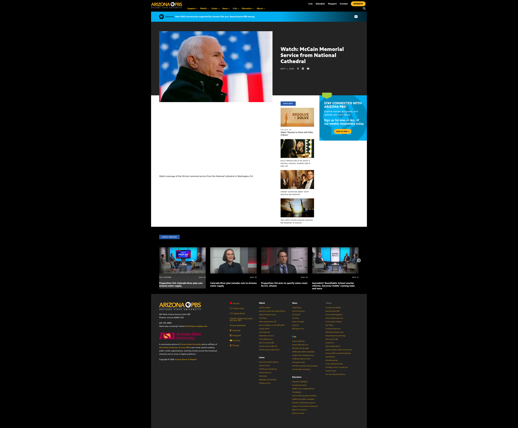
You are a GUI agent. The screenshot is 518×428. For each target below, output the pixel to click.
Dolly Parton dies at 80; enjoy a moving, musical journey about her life (295, 163)
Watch (262, 303)
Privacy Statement (238, 325)
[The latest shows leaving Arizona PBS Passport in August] (297, 200)
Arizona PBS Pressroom (334, 318)
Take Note (263, 376)
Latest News (296, 308)
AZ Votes (295, 318)
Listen (262, 357)
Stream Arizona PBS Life (268, 346)
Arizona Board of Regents (186, 359)
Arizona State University (190, 344)
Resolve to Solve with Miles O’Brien (272, 311)
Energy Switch (264, 329)
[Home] (166, 5)
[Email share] (309, 68)
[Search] (363, 8)
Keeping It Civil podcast (267, 380)
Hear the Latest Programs (269, 362)
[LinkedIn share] (304, 68)
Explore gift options (333, 346)
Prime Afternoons (265, 339)
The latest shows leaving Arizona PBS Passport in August (297, 221)
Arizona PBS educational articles (304, 396)
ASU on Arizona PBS (266, 343)
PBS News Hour (298, 329)
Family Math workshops (301, 369)
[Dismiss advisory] (356, 16)
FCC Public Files (237, 308)
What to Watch (264, 308)
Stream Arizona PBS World (269, 350)
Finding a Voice (264, 383)
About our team (298, 413)
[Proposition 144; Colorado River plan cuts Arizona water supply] (182, 248)
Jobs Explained (264, 332)
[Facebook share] (299, 68)
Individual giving (332, 360)
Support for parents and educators (305, 406)
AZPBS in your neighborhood (303, 389)
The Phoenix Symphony (268, 369)
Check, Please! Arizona (267, 315)
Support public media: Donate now (339, 350)
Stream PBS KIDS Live (300, 345)
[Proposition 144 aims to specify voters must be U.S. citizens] (284, 248)
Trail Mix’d (262, 318)
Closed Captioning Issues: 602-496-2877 (241, 319)
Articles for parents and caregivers (305, 366)
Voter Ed (295, 325)
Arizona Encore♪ (265, 373)
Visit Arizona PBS (332, 339)
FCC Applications (237, 313)
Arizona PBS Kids (298, 341)
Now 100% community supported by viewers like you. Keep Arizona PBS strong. (215, 16)
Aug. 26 (286, 130)
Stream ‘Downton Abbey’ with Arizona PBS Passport (295, 193)
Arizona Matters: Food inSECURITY (272, 325)
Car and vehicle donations (335, 374)
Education (296, 377)
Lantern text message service (303, 355)
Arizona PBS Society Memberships (338, 353)
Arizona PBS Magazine (334, 315)
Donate (236, 303)
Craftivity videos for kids (301, 359)
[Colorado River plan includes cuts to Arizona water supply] (233, 248)
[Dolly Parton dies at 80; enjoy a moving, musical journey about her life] (297, 140)
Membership (330, 357)
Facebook (235, 330)
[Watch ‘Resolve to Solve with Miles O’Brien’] (297, 109)
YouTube (236, 340)
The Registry (296, 392)
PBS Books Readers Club (334, 332)
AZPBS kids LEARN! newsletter (303, 352)
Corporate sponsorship (334, 364)
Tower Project (331, 371)
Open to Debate (298, 322)
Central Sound (264, 366)
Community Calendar (334, 322)
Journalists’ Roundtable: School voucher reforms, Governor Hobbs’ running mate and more (333, 286)
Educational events (299, 385)
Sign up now (342, 131)
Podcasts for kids (298, 362)
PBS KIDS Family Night (300, 348)
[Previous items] (159, 260)
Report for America (299, 410)
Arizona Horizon (298, 311)
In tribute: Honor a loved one (336, 367)
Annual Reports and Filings (335, 336)
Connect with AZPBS (333, 308)
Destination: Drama (266, 336)
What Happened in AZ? (268, 322)
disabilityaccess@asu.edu (196, 326)
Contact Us (330, 343)
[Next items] (359, 260)
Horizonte (296, 315)
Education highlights (299, 382)
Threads (235, 345)
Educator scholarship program (303, 403)
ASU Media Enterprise (168, 347)
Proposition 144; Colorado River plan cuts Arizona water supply (181, 284)
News (294, 303)
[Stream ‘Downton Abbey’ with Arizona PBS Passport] (297, 171)
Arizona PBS (184, 347)
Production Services (333, 329)
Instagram (236, 335)
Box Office (329, 325)
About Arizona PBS (333, 311)
